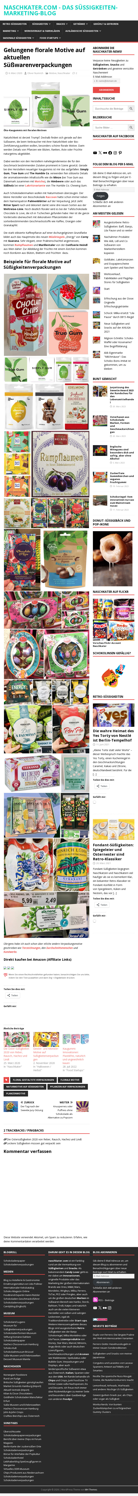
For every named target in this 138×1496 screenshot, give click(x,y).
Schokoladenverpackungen (19, 1264)
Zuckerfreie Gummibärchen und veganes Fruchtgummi (122, 478)
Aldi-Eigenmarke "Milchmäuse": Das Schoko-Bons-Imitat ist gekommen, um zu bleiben (117, 361)
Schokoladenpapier (14, 1260)
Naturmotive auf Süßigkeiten (25, 1086)
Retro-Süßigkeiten (15, 24)
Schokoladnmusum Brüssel (18, 1351)
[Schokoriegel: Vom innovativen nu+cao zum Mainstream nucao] (100, 503)
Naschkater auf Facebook (113, 136)
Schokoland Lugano (14, 1322)
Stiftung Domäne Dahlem (17, 1336)
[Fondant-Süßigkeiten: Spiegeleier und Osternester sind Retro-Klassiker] (113, 839)
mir (50, 1275)
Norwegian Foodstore (15, 1374)
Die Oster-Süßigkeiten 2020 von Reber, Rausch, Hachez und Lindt (16, 1054)
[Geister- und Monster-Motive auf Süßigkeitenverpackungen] (46, 1039)
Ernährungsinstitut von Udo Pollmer (23, 1283)
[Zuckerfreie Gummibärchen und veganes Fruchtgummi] (100, 480)
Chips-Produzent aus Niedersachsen (24, 1472)
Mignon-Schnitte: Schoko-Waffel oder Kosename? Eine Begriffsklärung (119, 342)
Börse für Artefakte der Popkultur (22, 1454)
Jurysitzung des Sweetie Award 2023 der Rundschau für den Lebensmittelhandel (122, 395)
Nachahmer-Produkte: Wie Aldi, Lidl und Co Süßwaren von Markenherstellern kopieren (117, 245)
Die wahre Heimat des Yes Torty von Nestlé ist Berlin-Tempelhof (113, 735)
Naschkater (64, 73)
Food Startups (49, 38)
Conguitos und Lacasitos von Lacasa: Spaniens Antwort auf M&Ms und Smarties (113, 1366)
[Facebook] (110, 153)
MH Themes (91, 1489)
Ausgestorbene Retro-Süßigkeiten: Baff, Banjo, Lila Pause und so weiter (118, 226)
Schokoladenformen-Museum (20, 1333)
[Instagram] (115, 153)
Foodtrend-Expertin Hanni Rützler (22, 1295)
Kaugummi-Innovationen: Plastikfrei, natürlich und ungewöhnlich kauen (74, 1056)
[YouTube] (95, 153)
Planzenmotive (15, 1093)
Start (107, 288)
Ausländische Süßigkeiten (81, 31)
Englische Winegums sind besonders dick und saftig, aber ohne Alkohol (122, 452)
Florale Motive (70, 1079)
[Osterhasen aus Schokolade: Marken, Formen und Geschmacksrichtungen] (100, 424)
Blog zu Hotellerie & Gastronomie (22, 1280)
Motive (53, 73)
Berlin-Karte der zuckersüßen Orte (22, 1446)
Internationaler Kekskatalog (19, 1287)
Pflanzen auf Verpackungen (67, 1086)
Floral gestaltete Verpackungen (33, 1079)
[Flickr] (105, 153)
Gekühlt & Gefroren (105, 24)
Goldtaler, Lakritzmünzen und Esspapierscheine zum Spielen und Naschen (119, 263)
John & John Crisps (13, 1412)
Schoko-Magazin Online (16, 1291)
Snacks (60, 24)
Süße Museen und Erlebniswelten (22, 1355)
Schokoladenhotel (14, 1457)
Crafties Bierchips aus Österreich (22, 1415)
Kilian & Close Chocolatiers (18, 1393)
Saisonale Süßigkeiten (17, 38)
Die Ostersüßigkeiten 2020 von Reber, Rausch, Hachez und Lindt (44, 1139)
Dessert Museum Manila (17, 1359)
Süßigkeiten (40, 24)
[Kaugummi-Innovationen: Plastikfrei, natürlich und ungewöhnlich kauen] (76, 1039)
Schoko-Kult (10, 1348)
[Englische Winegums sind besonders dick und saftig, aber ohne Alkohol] (100, 453)
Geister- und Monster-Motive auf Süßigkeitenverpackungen (46, 1054)
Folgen (101, 196)
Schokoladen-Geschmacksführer (22, 1298)
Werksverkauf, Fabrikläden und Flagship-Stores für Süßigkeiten (119, 278)
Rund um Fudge (12, 1378)
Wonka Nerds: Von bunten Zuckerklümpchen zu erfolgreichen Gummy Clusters (112, 1408)
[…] (94, 774)
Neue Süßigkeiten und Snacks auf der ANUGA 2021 (117, 327)
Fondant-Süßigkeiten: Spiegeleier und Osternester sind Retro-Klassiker (113, 851)
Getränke (79, 24)
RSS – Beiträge (106, 1300)
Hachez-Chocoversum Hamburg (21, 1344)
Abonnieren (102, 1282)
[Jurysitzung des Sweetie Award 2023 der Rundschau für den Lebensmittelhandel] (100, 394)
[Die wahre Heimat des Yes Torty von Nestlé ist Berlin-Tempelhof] (113, 724)
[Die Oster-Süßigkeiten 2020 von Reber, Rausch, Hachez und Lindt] (17, 1039)
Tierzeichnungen (31, 948)
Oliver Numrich (35, 73)
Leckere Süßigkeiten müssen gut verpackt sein (34, 1143)
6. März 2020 (15, 73)
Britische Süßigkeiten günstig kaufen (23, 1382)
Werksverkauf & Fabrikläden (42, 31)
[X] (100, 153)
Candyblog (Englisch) (15, 1306)
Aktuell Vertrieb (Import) (16, 1389)
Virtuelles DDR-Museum (16, 1468)
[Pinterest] (120, 153)
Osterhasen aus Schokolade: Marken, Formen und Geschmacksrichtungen (122, 424)
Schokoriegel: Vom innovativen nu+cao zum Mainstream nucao (122, 501)
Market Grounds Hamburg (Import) (22, 1386)
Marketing (9, 31)
